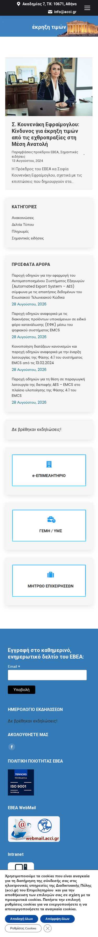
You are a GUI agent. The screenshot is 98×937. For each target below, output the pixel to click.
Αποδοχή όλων (21, 919)
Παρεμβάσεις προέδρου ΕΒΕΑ (35, 152)
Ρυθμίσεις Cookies (23, 928)
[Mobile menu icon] (87, 7)
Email (14, 666)
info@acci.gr (65, 12)
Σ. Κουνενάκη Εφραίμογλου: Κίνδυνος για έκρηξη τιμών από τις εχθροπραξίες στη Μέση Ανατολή (45, 134)
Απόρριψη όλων (57, 919)
